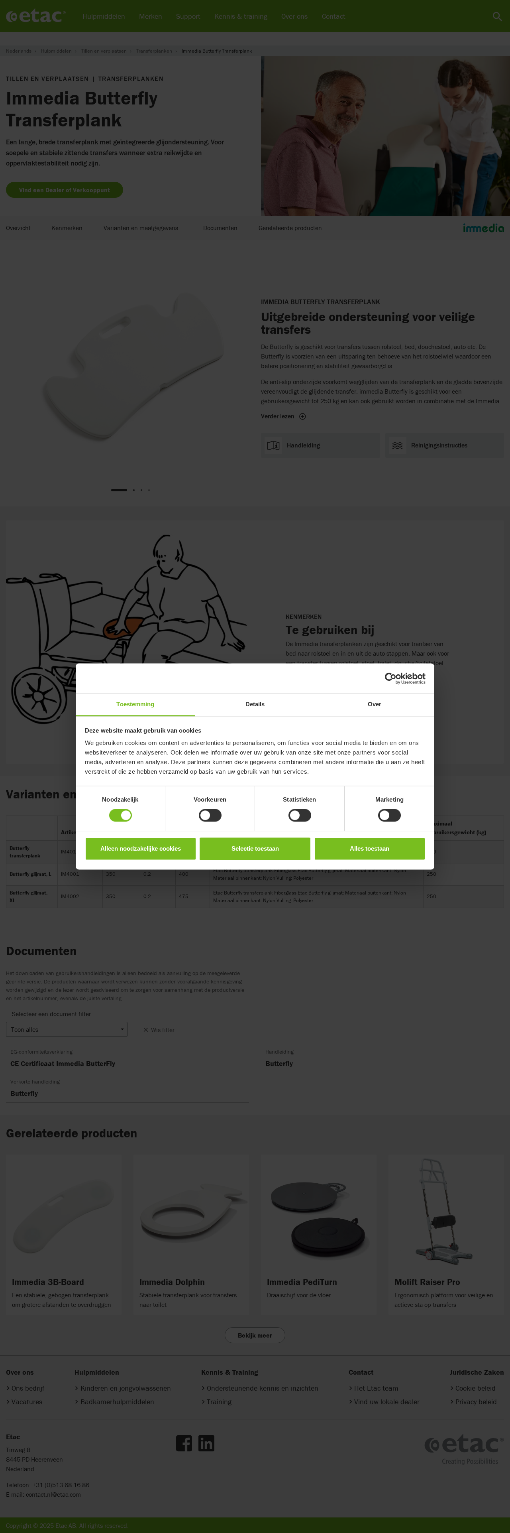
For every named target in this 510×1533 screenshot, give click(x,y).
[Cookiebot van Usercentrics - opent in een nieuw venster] (391, 678)
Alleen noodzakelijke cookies (140, 848)
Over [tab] (374, 704)
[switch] (210, 815)
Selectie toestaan (255, 848)
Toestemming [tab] (135, 704)
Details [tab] (255, 704)
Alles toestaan (369, 848)
